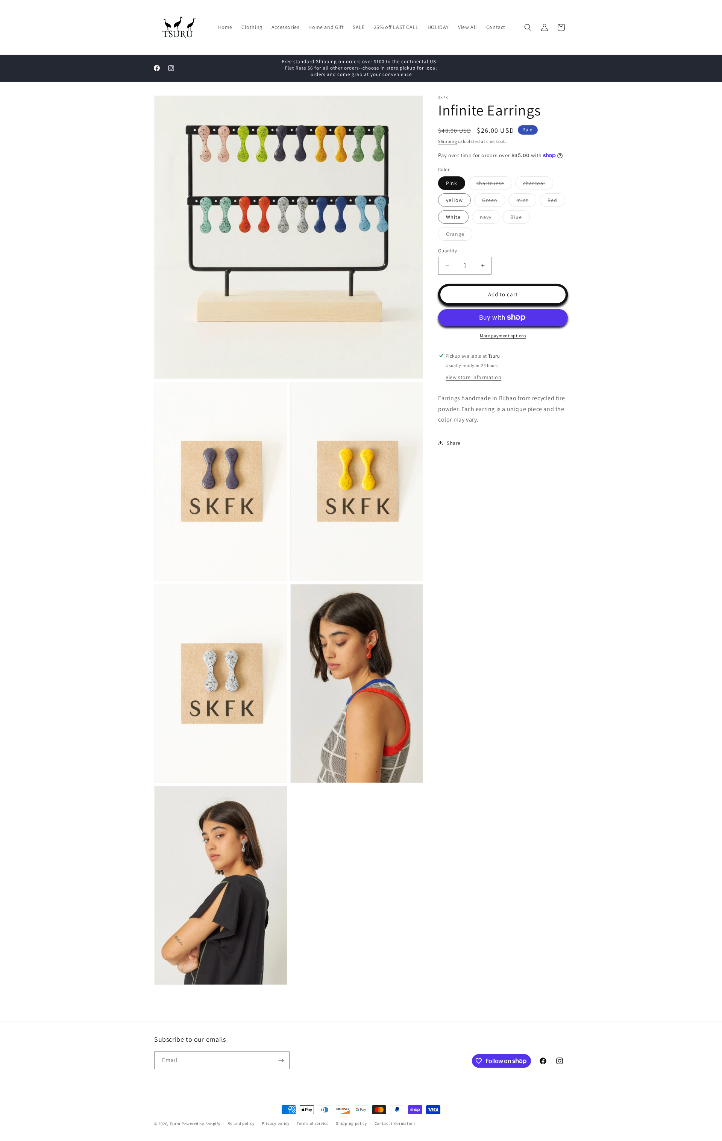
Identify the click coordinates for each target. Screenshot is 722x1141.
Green (493, 201)
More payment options (503, 335)
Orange (459, 235)
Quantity (447, 250)
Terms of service (312, 1123)
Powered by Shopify (201, 1123)
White (453, 217)
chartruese (494, 184)
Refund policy (241, 1123)
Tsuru (175, 1123)
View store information (473, 376)
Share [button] (454, 442)
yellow (454, 200)
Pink (451, 183)
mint (526, 201)
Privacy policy (276, 1123)
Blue (520, 218)
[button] (528, 27)
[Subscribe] (281, 1060)
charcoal (538, 184)
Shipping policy (351, 1123)
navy (489, 218)
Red (556, 201)
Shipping (447, 141)
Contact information (395, 1123)
